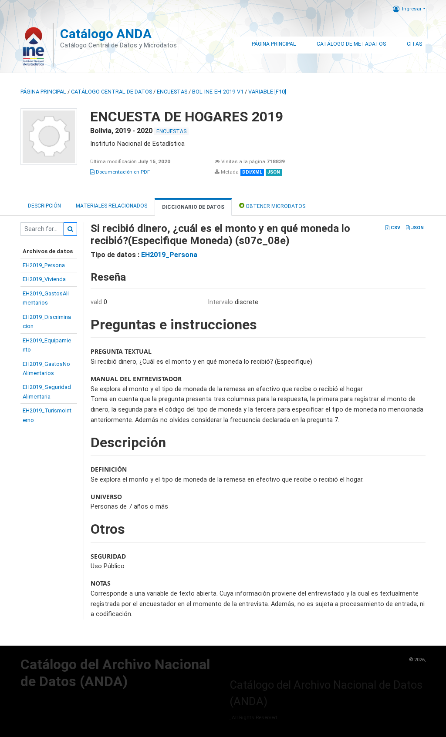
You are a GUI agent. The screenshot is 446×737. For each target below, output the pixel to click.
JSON (417, 228)
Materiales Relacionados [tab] (111, 206)
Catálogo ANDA (106, 33)
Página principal (43, 91)
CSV (394, 228)
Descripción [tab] (44, 206)
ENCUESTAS (172, 91)
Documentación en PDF (122, 172)
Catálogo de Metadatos (351, 44)
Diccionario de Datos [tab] (193, 207)
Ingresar (412, 9)
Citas (414, 44)
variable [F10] (267, 91)
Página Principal (274, 44)
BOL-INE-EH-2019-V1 (217, 91)
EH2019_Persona (44, 265)
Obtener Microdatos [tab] (274, 206)
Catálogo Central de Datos (111, 91)
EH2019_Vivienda (44, 279)
